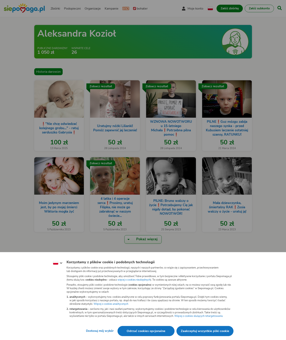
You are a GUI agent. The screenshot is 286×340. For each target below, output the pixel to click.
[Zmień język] (57, 263)
